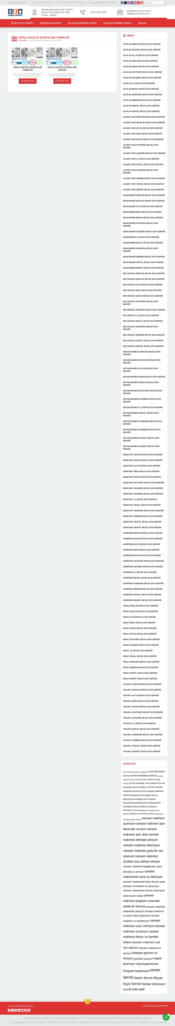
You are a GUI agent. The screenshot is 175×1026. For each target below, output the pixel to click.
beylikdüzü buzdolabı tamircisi (142, 813)
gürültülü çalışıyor (143, 958)
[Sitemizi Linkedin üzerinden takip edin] (132, 2)
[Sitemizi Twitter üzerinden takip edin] (125, 2)
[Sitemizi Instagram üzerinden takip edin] (128, 2)
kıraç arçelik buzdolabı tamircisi (27, 68)
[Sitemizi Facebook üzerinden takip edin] (122, 2)
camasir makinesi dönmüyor (141, 845)
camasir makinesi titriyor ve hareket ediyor (141, 937)
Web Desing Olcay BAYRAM (155, 1006)
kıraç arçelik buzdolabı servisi (62, 68)
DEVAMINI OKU (27, 81)
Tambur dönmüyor (153, 984)
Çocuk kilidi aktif (134, 989)
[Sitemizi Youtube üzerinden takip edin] (135, 2)
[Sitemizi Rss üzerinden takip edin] (142, 2)
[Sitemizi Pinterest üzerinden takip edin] (138, 2)
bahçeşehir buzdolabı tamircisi (136, 803)
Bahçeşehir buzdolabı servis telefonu (139, 799)
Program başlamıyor (136, 971)
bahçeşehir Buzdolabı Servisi (145, 795)
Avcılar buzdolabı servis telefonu (143, 783)
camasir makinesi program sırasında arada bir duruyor (141, 901)
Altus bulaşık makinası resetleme (135, 772)
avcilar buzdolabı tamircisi (143, 775)
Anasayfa (22, 40)
